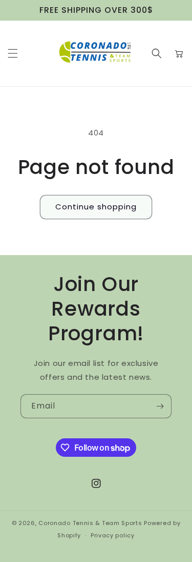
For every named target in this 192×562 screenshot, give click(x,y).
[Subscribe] (159, 406)
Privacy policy (113, 535)
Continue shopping (96, 206)
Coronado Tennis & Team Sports (90, 523)
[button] (13, 53)
